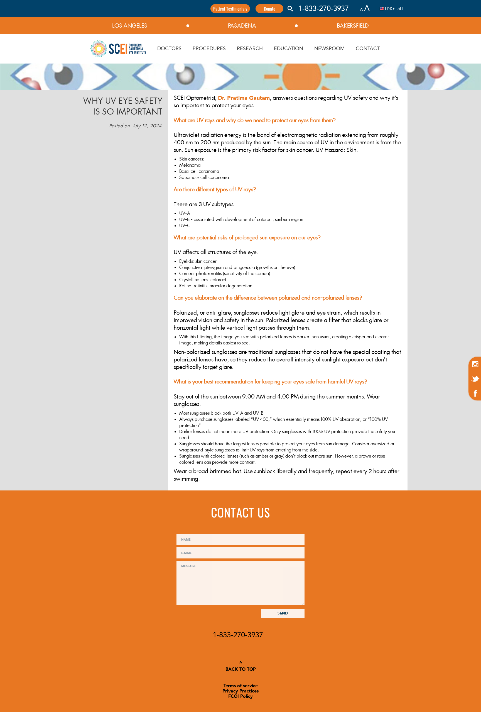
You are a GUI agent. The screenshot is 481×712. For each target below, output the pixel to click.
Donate (269, 8)
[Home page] (118, 48)
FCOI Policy (240, 696)
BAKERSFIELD (353, 25)
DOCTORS (169, 48)
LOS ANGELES (129, 25)
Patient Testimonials (230, 8)
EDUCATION (288, 48)
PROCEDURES (209, 48)
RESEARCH (250, 48)
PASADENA (242, 25)
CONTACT (368, 48)
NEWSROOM (329, 48)
